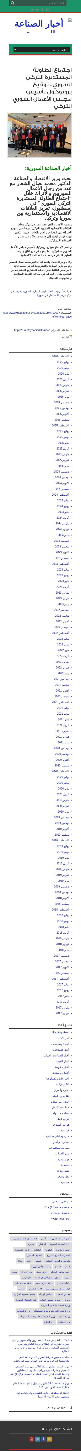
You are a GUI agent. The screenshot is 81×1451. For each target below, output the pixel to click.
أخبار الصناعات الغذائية (56, 1055)
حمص (67, 1266)
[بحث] (12, 3)
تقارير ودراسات (60, 1095)
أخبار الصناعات (60, 1049)
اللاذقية (37, 1249)
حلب (29, 1261)
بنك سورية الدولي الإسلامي (57, 1261)
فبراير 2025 (62, 460)
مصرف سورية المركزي (24, 1294)
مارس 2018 (62, 938)
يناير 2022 (63, 673)
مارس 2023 (62, 592)
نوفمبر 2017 (62, 961)
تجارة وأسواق (61, 1090)
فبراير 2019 (62, 875)
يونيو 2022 (63, 644)
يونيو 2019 (63, 852)
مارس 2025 (62, 454)
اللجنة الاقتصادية (22, 1249)
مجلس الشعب (63, 1294)
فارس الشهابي (35, 1288)
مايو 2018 (63, 926)
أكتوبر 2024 (62, 483)
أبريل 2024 (62, 517)
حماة (20, 1261)
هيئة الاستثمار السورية (26, 1299)
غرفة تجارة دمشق (44, 1283)
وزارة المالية (64, 1316)
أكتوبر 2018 (62, 898)
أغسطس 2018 (60, 909)
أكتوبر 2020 (62, 759)
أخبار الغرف (62, 1061)
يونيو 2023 (63, 575)
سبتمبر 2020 (62, 765)
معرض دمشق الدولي (50, 1299)
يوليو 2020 (63, 777)
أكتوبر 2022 (62, 621)
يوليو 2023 (63, 569)
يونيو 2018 (63, 921)
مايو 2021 (63, 719)
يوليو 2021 (63, 707)
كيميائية (65, 1130)
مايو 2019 (63, 857)
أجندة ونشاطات (60, 1044)
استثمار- (42, 1244)
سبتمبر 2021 (62, 696)
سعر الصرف (26, 1272)
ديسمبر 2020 (61, 748)
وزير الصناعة (64, 1322)
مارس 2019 (62, 869)
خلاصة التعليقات (60, 1213)
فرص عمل (63, 1118)
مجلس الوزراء (46, 1294)
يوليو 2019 (63, 846)
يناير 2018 (63, 949)
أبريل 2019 (62, 863)
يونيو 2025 (63, 437)
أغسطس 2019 (60, 840)
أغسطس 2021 (60, 702)
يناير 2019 (63, 880)
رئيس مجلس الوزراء (60, 1272)
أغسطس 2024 (60, 494)
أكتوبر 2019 (62, 828)
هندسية (65, 1182)
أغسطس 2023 (60, 563)
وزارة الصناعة (23, 1311)
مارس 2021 (62, 730)
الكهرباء (48, 1249)
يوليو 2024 (63, 500)
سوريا (14, 1272)
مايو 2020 (63, 788)
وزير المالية (49, 1322)
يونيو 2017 (63, 990)
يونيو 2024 (63, 506)
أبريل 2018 (62, 932)
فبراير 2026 (62, 390)
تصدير (38, 1261)
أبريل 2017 (62, 1001)
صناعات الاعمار (60, 1107)
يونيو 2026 (63, 367)
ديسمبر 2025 (61, 402)
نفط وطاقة (63, 1170)
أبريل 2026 (62, 379)
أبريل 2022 (62, 656)
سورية (67, 1277)
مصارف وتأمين (61, 1142)
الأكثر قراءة (62, 1084)
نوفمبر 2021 (62, 684)
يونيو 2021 (63, 713)
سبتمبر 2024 (62, 488)
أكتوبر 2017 (62, 967)
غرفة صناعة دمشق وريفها (58, 1288)
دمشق (58, 1266)
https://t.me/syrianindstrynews (32, 330)
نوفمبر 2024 (62, 477)
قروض (21, 1288)
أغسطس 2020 (60, 771)
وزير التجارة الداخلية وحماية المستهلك (37, 1316)
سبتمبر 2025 (62, 419)
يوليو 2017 (63, 984)
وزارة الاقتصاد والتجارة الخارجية (55, 1305)
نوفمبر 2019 (62, 823)
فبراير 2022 (62, 667)
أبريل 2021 (62, 725)
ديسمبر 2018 (61, 886)
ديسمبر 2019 (61, 817)
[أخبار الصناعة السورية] (40, 34)
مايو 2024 (63, 512)
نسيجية (65, 1165)
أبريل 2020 (62, 794)
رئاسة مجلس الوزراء (41, 1266)
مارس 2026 (62, 385)
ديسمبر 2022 (61, 609)
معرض (67, 1299)
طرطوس (26, 1277)
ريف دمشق (41, 1272)
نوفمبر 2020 (62, 754)
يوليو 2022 (63, 638)
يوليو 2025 (63, 431)
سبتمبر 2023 (62, 558)
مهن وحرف (62, 1159)
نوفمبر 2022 (62, 615)
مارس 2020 (62, 800)
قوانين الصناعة (60, 1124)
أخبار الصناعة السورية (60, 1238)
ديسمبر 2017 (61, 955)
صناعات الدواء (61, 1113)
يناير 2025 (63, 465)
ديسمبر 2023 (61, 540)
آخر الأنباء (63, 1038)
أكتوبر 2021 (62, 690)
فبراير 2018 (62, 944)
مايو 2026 (63, 373)
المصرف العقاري (35, 1255)
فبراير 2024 (62, 529)
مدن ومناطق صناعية (57, 1136)
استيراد (31, 1244)
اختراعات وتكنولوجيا (57, 1078)
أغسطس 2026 (60, 356)
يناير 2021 (63, 742)
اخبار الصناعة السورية (60, 1244)
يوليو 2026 (63, 362)
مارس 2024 (62, 523)
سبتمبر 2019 (62, 834)
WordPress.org (60, 1218)
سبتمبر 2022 (62, 627)
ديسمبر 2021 (61, 679)
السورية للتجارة (63, 1249)
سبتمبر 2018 (62, 903)
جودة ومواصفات (59, 1101)
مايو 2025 (63, 442)
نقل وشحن (63, 1176)
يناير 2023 (63, 604)
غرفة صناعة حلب (23, 1283)
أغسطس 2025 (60, 425)
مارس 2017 (62, 1007)
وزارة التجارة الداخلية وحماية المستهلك (52, 1311)
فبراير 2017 (62, 1013)
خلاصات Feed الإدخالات (56, 1207)
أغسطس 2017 (60, 978)
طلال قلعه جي (63, 1283)
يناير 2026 (63, 396)
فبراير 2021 (62, 736)
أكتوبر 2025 (62, 414)
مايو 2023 (63, 581)
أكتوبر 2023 (62, 552)
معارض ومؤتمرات (59, 1147)
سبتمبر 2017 (62, 973)
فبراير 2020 (62, 805)
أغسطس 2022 (60, 633)
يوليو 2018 (63, 915)
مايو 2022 (63, 650)
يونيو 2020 (63, 782)
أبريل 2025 (62, 448)
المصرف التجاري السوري (58, 1255)
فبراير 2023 (62, 598)
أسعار (43, 1238)
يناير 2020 (63, 811)
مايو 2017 (63, 996)
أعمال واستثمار (60, 1072)
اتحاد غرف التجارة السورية (24, 1238)
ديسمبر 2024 (61, 471)
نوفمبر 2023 (62, 546)
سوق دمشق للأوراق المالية (47, 1277)
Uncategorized (60, 1032)
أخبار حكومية (62, 1067)
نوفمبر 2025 (62, 408)
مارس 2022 (62, 661)
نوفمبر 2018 (62, 892)
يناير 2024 (63, 535)
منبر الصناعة (62, 1153)
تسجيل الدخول (60, 1201)
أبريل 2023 (62, 586)
